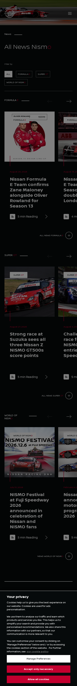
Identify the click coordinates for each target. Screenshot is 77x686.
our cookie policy (38, 651)
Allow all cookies (38, 679)
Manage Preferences (38, 658)
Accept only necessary (38, 669)
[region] (38, 638)
